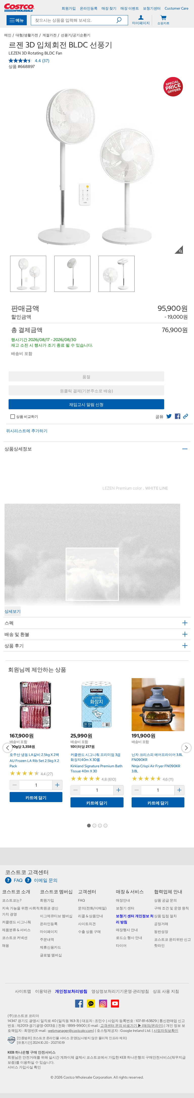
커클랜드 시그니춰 (16, 922)
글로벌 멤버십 (51, 955)
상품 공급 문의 (165, 900)
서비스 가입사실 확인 (24, 1067)
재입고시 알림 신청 (86, 404)
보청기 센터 (125, 908)
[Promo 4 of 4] (105, 826)
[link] (169, 416)
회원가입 (47, 900)
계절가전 (49, 35)
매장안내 (123, 900)
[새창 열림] (12, 1041)
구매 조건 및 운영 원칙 (171, 908)
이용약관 (43, 991)
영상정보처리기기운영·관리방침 (120, 991)
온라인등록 (49, 924)
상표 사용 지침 (166, 991)
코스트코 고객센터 (27, 872)
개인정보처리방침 (71, 991)
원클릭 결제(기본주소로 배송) (86, 390)
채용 (5, 945)
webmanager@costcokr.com (70, 1030)
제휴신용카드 (50, 947)
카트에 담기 (36, 797)
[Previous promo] (7, 748)
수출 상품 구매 (89, 931)
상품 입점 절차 (165, 916)
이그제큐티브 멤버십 (56, 916)
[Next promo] (186, 748)
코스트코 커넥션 (15, 937)
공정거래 (161, 924)
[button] (122, 20)
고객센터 (87, 892)
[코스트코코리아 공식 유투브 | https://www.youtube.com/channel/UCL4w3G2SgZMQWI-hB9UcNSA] (115, 1005)
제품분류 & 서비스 (16, 930)
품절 (86, 376)
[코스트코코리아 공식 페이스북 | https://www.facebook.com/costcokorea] (79, 1005)
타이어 (121, 945)
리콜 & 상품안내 (90, 916)
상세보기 (13, 611)
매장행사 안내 (127, 930)
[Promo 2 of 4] (94, 826)
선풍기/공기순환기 (75, 35)
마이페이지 (49, 931)
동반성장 (161, 931)
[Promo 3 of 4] (100, 826)
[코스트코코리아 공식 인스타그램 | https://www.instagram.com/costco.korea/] (103, 1005)
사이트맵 (23, 991)
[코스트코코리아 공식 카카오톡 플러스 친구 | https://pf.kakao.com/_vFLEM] (91, 1005)
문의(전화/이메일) (92, 908)
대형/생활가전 (27, 35)
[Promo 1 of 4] (89, 826)
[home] (19, 7)
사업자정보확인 (166, 1030)
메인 (7, 35)
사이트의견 (87, 924)
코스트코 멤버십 (56, 892)
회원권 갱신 (49, 908)
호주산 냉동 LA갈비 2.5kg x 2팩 (34, 754)
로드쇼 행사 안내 (129, 937)
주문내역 (47, 939)
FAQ (81, 900)
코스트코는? (11, 900)
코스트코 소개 (16, 892)
